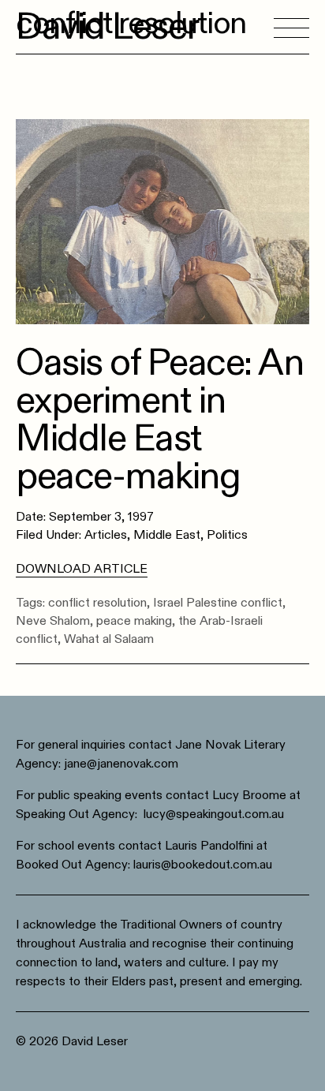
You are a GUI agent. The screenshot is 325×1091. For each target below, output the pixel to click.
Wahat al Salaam (109, 639)
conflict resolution (97, 603)
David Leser (107, 26)
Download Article (82, 569)
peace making (134, 621)
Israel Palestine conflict (217, 603)
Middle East (166, 535)
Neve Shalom (53, 621)
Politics (227, 535)
